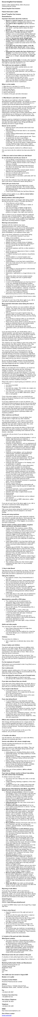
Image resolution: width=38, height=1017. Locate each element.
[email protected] (6, 1015)
